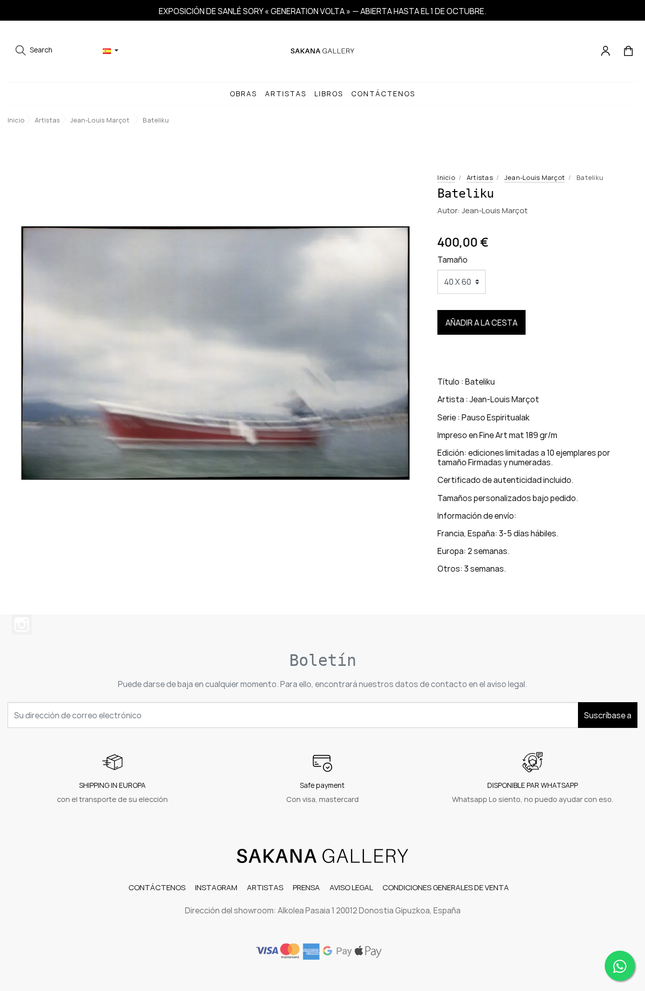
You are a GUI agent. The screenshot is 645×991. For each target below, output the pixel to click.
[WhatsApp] (620, 966)
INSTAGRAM (216, 887)
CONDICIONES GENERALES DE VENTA (445, 887)
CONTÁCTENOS (156, 887)
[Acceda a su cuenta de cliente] (606, 49)
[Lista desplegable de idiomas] (110, 50)
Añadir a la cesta (481, 322)
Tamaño (452, 259)
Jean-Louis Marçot (534, 177)
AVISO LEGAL (351, 887)
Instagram (22, 624)
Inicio (446, 177)
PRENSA (306, 887)
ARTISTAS (265, 887)
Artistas (480, 177)
